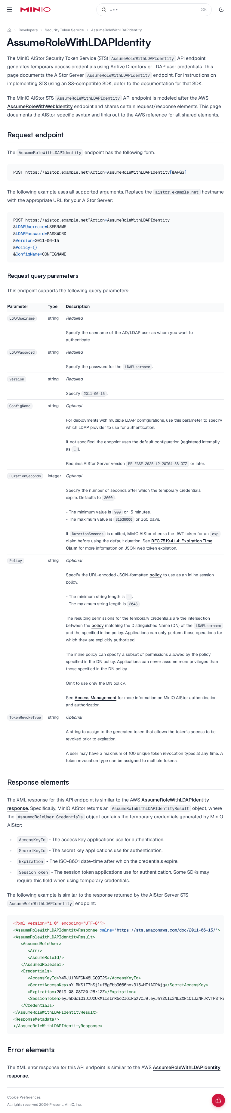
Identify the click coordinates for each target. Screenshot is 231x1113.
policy (155, 575)
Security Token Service (64, 30)
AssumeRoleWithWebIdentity (40, 106)
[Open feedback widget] (218, 1100)
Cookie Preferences (24, 1097)
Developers (28, 30)
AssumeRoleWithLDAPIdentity (116, 30)
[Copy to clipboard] (218, 169)
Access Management (95, 697)
